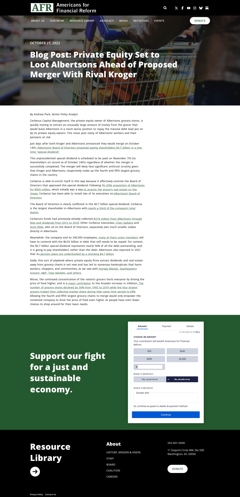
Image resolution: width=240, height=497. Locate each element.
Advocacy (107, 20)
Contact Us (50, 494)
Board (110, 464)
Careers (112, 476)
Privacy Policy (36, 494)
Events (159, 20)
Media (123, 20)
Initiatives (141, 20)
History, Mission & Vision (123, 452)
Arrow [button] (35, 472)
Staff (110, 458)
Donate (199, 20)
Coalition (113, 470)
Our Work (57, 20)
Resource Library (82, 20)
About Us (37, 20)
